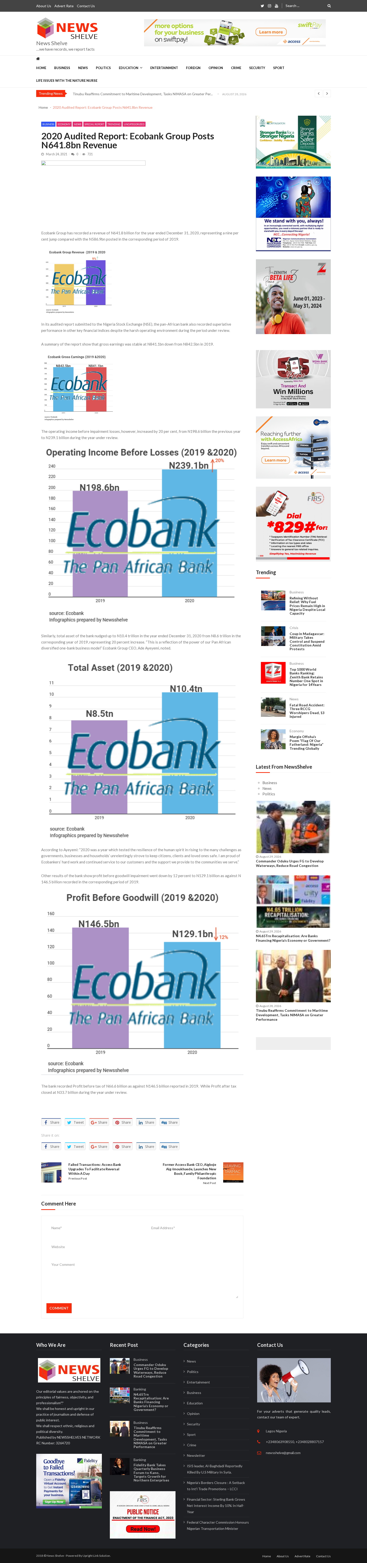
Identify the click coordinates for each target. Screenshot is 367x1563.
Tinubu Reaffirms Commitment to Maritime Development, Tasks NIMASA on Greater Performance (292, 1014)
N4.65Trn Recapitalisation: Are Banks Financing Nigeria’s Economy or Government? (293, 938)
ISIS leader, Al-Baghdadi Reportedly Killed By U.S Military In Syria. (214, 1469)
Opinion (215, 68)
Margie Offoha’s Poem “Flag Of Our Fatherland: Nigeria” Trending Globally (306, 742)
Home (41, 68)
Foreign (193, 68)
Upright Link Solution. (97, 1556)
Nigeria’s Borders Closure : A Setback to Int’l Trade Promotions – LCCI (216, 1485)
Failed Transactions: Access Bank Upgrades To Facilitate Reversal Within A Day (94, 1169)
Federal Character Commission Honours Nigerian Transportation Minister (218, 1525)
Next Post (209, 1183)
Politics (103, 68)
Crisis (294, 628)
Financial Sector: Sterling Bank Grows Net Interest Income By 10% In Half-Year (216, 1505)
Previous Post (77, 1178)
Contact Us (86, 6)
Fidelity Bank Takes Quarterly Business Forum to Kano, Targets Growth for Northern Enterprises (151, 1472)
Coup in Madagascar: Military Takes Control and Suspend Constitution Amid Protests (307, 641)
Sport (278, 68)
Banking (140, 1389)
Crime (236, 68)
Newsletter (196, 1455)
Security (257, 68)
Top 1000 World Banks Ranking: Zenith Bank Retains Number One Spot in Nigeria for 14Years (306, 677)
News (83, 68)
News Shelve (51, 43)
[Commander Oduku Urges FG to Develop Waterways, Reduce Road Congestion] (293, 827)
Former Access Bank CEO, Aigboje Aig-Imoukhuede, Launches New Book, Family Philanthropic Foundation (189, 1171)
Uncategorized (134, 124)
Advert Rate (64, 6)
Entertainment (164, 68)
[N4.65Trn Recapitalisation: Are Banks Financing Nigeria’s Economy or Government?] (293, 901)
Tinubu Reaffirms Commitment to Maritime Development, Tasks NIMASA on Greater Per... (143, 94)
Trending (114, 124)
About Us (43, 6)
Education (128, 68)
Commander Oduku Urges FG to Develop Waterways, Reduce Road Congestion (290, 863)
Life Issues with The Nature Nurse (66, 81)
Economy (64, 124)
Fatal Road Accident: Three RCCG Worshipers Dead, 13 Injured (307, 711)
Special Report (94, 124)
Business (62, 68)
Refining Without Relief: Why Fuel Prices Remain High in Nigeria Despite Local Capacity (307, 605)
